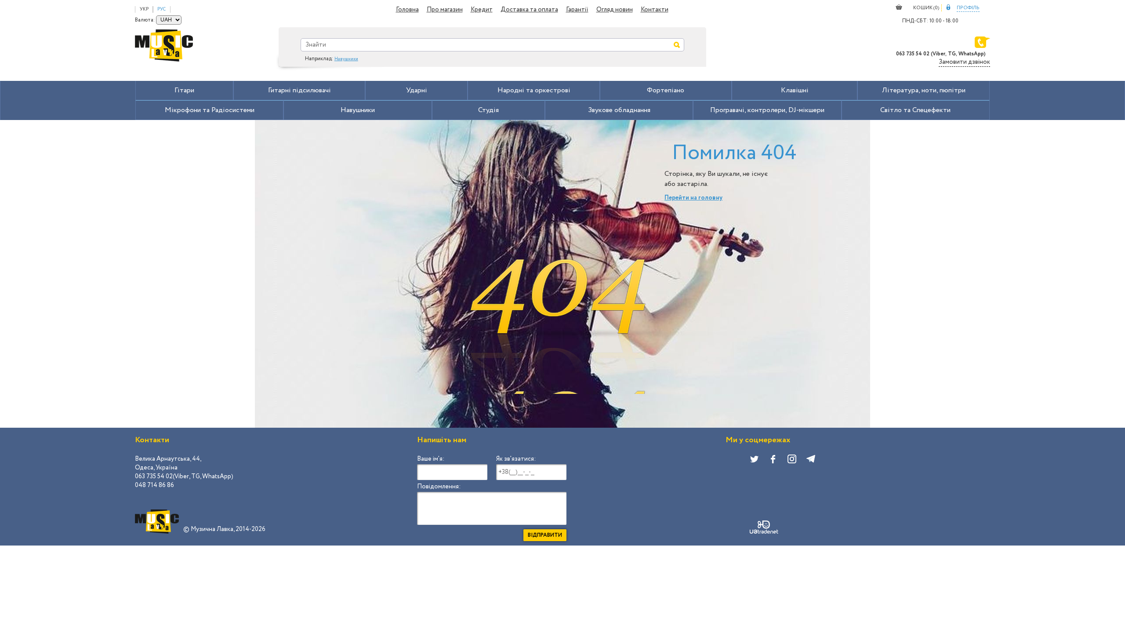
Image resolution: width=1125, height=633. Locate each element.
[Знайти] (677, 45)
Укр (144, 9)
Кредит (482, 9)
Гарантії (577, 9)
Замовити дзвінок (964, 62)
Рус (161, 9)
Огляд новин (614, 9)
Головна (407, 9)
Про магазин (445, 9)
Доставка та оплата (529, 9)
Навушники (346, 59)
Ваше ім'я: (430, 459)
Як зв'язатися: (516, 459)
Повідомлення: (439, 486)
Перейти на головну (693, 197)
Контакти (654, 9)
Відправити (545, 535)
